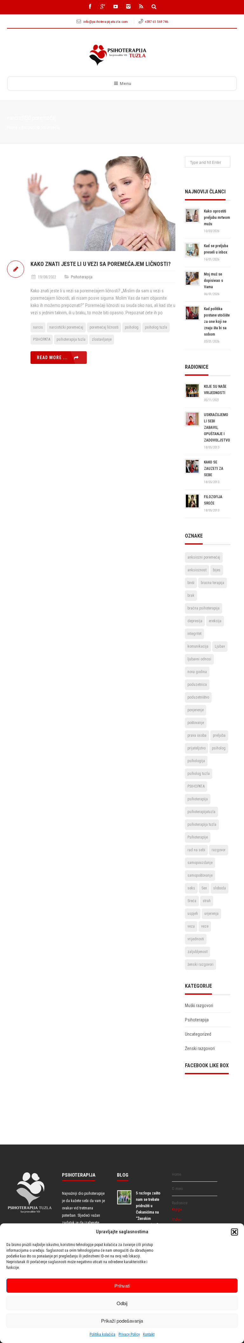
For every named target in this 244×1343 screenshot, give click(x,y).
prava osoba (197, 735)
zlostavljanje (102, 339)
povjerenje (195, 710)
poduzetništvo (198, 697)
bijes (216, 570)
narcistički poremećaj (66, 327)
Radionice (179, 1203)
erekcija (215, 621)
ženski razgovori (200, 964)
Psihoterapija (81, 277)
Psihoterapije (197, 837)
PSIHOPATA (41, 339)
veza (191, 926)
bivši (190, 583)
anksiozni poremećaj (203, 557)
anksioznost (197, 570)
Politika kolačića (102, 1334)
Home (12, 127)
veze (204, 926)
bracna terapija (212, 583)
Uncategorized (198, 1034)
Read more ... (52, 357)
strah (207, 901)
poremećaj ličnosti (104, 327)
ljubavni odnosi (199, 659)
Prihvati (122, 1285)
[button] (234, 1232)
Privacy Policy (129, 1334)
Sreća (191, 901)
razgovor (219, 850)
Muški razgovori (199, 1005)
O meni (177, 1188)
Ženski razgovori (200, 1048)
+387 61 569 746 (156, 22)
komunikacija (197, 646)
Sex (204, 888)
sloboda (219, 888)
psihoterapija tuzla (71, 339)
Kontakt (148, 1334)
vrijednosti (195, 939)
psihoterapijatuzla (201, 812)
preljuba (219, 735)
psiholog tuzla (156, 327)
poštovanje (195, 722)
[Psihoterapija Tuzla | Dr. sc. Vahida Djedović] (117, 55)
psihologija (196, 761)
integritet (194, 633)
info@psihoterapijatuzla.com (106, 22)
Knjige (177, 1209)
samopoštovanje (200, 875)
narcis (38, 327)
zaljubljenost (197, 952)
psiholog (132, 327)
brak (190, 595)
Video (176, 1219)
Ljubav (220, 646)
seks (191, 888)
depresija (194, 621)
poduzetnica (197, 684)
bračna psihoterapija (203, 608)
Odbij (122, 1303)
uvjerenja (211, 913)
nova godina (197, 672)
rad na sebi (196, 850)
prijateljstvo (196, 748)
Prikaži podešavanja (122, 1320)
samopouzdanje (200, 862)
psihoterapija (197, 799)
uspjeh (192, 913)
